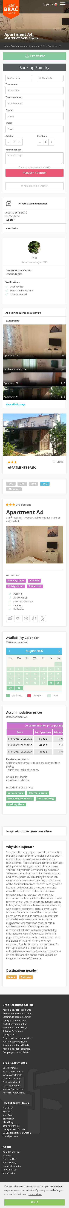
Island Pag (8, 1122)
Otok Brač (8, 1108)
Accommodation (19, 46)
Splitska (26, 977)
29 (58, 683)
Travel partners (10, 1136)
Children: (42, 136)
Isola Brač (8, 1111)
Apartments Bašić (37, 46)
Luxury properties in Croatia (17, 1132)
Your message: (13, 149)
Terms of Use (9, 1159)
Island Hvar (8, 1118)
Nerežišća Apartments (14, 1092)
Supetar (34, 38)
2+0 (11, 483)
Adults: (9, 136)
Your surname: (13, 97)
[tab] (34, 352)
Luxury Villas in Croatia (14, 1129)
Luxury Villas (9, 1034)
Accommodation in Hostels (16, 1048)
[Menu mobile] (62, 5)
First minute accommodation (17, 1013)
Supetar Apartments (13, 1071)
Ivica (34, 257)
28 (51, 683)
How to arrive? (10, 1169)
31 (19, 688)
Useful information (12, 1166)
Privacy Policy (9, 1162)
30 (10, 688)
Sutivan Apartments (12, 1074)
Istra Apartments (11, 1125)
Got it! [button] (34, 1202)
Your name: (11, 84)
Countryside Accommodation (17, 1038)
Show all (14, 489)
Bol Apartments (10, 1067)
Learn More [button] (35, 1194)
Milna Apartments (11, 1078)
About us (7, 1155)
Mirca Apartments (12, 1085)
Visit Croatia (9, 1173)
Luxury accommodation (14, 1020)
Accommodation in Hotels (16, 1045)
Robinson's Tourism (13, 1031)
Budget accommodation (15, 1023)
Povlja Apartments (12, 1082)
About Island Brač (12, 1151)
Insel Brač (7, 1115)
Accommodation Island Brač (17, 1009)
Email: (8, 122)
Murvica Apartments (13, 1089)
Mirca (11, 977)
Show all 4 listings (15, 404)
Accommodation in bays (15, 1027)
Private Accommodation (15, 1041)
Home (5, 46)
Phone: (9, 110)
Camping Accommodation (16, 1052)
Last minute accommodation (17, 1016)
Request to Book (34, 173)
